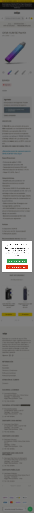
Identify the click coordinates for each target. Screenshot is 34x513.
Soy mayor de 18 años (17, 261)
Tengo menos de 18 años (17, 267)
